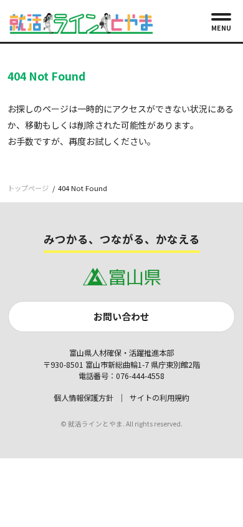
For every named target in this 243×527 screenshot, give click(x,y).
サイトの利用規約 (159, 397)
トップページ (28, 188)
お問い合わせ (121, 316)
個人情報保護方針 (83, 397)
